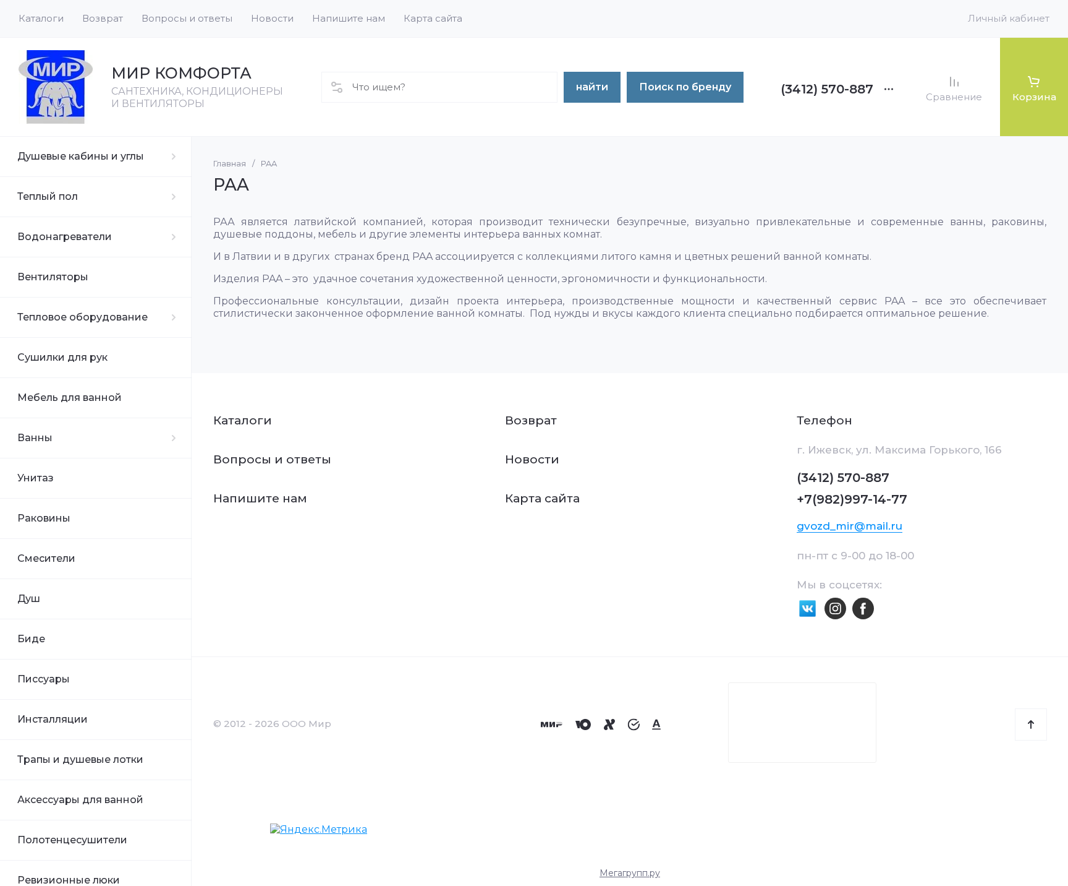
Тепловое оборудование (82, 317)
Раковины (43, 518)
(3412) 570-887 (827, 89)
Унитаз (35, 478)
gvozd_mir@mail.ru (849, 526)
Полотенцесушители (72, 840)
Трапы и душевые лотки (80, 759)
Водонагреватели (64, 237)
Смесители (46, 558)
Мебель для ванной (69, 397)
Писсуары (43, 679)
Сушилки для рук (62, 357)
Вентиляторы (52, 277)
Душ (28, 598)
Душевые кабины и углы (80, 156)
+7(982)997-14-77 (852, 499)
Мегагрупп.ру (630, 873)
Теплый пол (47, 196)
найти (592, 87)
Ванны (35, 438)
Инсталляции (52, 719)
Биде (31, 639)
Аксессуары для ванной (80, 800)
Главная (229, 163)
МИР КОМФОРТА (181, 73)
